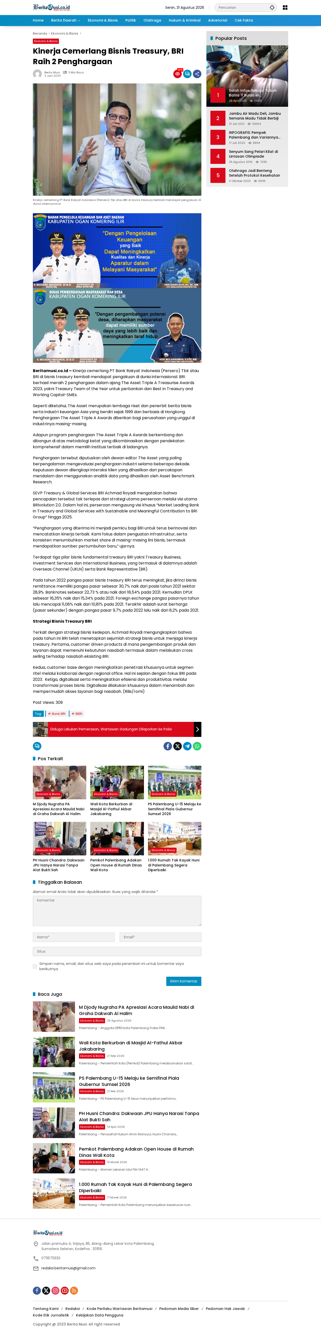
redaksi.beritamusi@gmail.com (68, 1268)
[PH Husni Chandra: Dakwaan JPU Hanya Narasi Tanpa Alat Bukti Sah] (59, 838)
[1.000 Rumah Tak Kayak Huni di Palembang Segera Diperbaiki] (174, 838)
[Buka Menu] (285, 8)
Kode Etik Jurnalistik (51, 1315)
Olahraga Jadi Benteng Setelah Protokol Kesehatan (254, 173)
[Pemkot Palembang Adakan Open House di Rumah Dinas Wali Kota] (117, 838)
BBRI (78, 713)
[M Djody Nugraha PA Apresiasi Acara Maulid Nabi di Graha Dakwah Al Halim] (59, 782)
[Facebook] (168, 746)
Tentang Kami (45, 1308)
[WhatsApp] (197, 746)
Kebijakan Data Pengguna (99, 1315)
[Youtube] (65, 1291)
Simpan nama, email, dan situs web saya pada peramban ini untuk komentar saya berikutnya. (111, 966)
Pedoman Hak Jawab (225, 1308)
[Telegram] (187, 746)
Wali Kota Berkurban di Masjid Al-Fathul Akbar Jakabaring (111, 809)
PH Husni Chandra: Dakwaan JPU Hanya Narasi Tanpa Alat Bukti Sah (59, 865)
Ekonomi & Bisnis (46, 41)
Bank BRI (58, 713)
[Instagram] (55, 1291)
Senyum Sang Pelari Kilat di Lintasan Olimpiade (253, 154)
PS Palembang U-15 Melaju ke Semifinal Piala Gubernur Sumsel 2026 (174, 809)
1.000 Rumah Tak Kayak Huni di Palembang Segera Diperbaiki (173, 865)
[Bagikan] (197, 74)
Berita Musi (52, 72)
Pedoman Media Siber (179, 1308)
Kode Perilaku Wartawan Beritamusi (119, 1308)
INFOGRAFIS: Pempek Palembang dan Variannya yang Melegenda (253, 135)
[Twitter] (177, 746)
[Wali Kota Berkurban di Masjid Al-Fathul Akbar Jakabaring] (117, 782)
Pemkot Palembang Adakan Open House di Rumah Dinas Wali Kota (116, 865)
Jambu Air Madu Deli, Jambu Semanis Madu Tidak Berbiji (255, 116)
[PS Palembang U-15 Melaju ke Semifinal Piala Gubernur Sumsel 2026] (174, 782)
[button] (272, 7)
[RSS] (74, 1291)
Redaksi (72, 1308)
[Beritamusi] (51, 7)
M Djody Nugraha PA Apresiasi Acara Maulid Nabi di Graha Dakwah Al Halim (58, 809)
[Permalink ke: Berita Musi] (38, 73)
